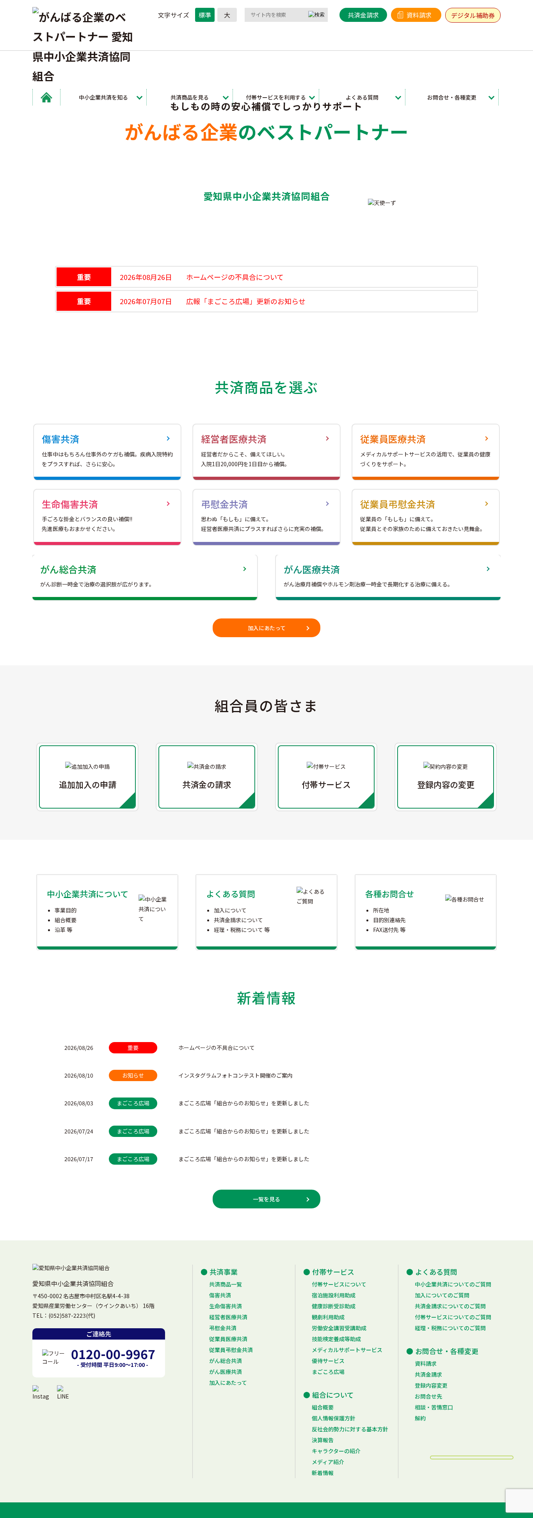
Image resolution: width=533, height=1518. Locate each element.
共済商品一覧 (225, 1284)
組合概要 (323, 1407)
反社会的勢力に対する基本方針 (350, 1429)
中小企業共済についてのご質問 (453, 1284)
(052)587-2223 (67, 1315)
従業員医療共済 (228, 1339)
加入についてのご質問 (442, 1295)
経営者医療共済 (228, 1317)
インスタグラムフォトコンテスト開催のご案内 (235, 1075)
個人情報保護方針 (333, 1418)
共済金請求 (363, 15)
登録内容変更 (431, 1385)
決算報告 (323, 1440)
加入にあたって (267, 628)
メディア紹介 (328, 1462)
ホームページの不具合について (216, 1047)
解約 (420, 1418)
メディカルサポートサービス (347, 1350)
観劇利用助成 (328, 1317)
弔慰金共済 (222, 1328)
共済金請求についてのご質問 (450, 1306)
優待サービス (328, 1361)
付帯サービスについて (339, 1284)
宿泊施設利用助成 (333, 1295)
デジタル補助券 (473, 15)
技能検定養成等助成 (336, 1339)
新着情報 (323, 1473)
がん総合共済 (225, 1361)
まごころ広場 (328, 1371)
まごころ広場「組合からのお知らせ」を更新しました (243, 1103)
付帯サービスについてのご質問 (453, 1317)
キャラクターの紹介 (336, 1451)
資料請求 (419, 15)
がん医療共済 (225, 1371)
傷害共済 (220, 1295)
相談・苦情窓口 (434, 1407)
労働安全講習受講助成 (339, 1328)
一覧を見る (266, 1199)
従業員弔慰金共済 (231, 1350)
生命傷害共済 (225, 1306)
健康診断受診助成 (333, 1306)
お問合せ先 (428, 1396)
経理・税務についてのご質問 (450, 1328)
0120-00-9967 (113, 1354)
